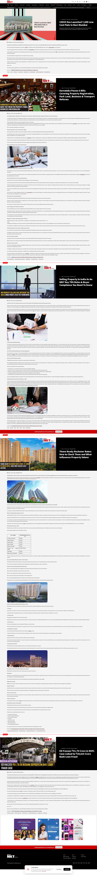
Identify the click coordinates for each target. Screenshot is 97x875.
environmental (29, 192)
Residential (10, 42)
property (29, 630)
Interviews (70, 4)
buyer (14, 368)
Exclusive (47, 4)
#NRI (8, 427)
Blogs (9, 113)
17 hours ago (66, 88)
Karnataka (27, 253)
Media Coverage (66, 856)
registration (29, 137)
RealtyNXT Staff (73, 88)
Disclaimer (74, 858)
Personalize (59, 869)
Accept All (67, 869)
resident (13, 354)
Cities (65, 4)
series (21, 791)
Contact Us (74, 856)
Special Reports (34, 4)
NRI (33, 310)
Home (64, 854)
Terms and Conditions (67, 858)
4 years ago (68, 19)
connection (32, 785)
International (22, 4)
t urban (24, 523)
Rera (74, 4)
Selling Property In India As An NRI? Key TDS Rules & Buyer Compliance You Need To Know (27, 257)
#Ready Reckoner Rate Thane (31, 730)
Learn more (44, 871)
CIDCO (26, 47)
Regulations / (64, 748)
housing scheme (51, 47)
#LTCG (21, 427)
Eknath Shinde (31, 49)
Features (11, 4)
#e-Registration (28, 259)
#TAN (18, 427)
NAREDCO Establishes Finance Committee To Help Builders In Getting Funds (24, 70)
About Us (82, 854)
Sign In (73, 1)
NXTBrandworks (59, 4)
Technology (28, 4)
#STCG (24, 427)
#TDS (15, 427)
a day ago (68, 748)
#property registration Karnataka (20, 259)
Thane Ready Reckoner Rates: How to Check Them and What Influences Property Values (26, 425)
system (20, 700)
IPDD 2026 (53, 4)
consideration (25, 798)
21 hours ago (66, 448)
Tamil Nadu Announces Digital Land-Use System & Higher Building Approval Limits (72, 7)
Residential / (64, 19)
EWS (56, 51)
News (73, 854)
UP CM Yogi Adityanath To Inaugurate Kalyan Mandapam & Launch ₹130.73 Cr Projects (26, 811)
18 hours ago (66, 276)
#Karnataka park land (34, 259)
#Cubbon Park (41, 259)
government (75, 123)
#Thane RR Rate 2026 (22, 730)
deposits (37, 777)
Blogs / (63, 88)
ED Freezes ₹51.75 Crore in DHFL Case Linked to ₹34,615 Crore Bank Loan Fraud (41, 7)
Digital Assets (41, 4)
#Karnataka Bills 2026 (10, 259)
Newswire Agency (74, 19)
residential (38, 477)
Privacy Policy (83, 856)
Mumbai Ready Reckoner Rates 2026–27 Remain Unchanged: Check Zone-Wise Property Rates (27, 728)
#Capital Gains (28, 427)
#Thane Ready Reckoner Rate (40, 730)
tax (23, 305)
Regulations (10, 772)
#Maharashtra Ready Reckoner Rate (12, 730)
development (82, 174)
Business (16, 4)
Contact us (79, 4)
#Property (11, 427)
